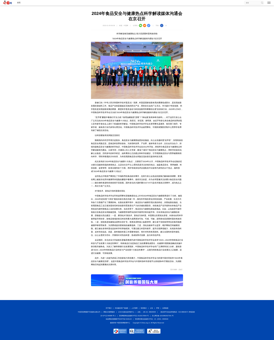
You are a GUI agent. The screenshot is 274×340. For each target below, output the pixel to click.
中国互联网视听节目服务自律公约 (89, 312)
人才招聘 (135, 308)
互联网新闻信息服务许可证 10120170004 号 (134, 316)
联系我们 (144, 308)
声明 (157, 308)
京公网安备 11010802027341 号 (162, 316)
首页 (19, 3)
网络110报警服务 (109, 312)
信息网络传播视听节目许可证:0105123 (119, 319)
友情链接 (165, 308)
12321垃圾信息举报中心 (126, 312)
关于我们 (109, 308)
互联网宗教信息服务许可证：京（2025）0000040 (151, 319)
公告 (151, 308)
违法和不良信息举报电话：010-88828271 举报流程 (177, 312)
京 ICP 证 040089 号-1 (108, 316)
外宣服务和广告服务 (121, 308)
